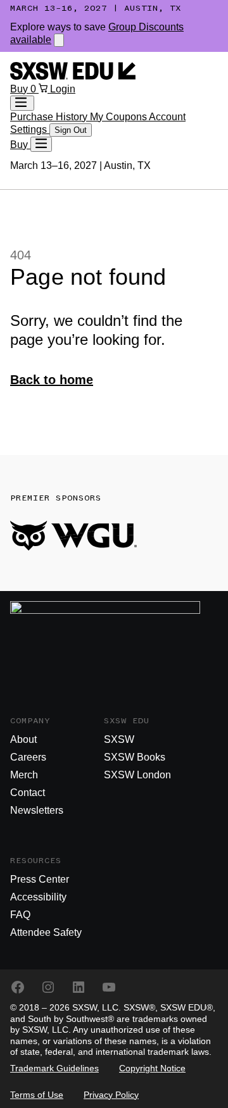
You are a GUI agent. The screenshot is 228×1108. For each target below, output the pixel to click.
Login (62, 89)
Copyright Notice (152, 1068)
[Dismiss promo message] (59, 40)
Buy (20, 89)
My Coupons (119, 116)
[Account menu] (22, 103)
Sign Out (70, 130)
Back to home (51, 380)
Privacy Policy (111, 1095)
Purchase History (50, 116)
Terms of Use (36, 1095)
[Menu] (41, 144)
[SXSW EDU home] (73, 76)
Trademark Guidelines (54, 1068)
